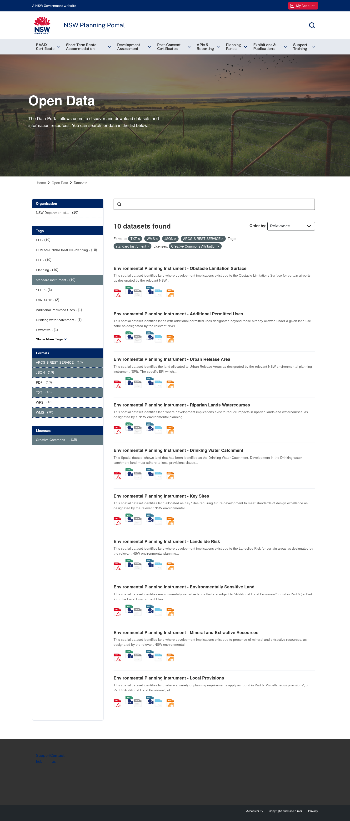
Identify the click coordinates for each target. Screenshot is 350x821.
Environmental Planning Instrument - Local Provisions (169, 678)
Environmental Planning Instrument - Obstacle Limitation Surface (180, 268)
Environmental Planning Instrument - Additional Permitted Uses (178, 314)
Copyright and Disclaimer (285, 811)
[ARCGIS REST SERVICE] (139, 288)
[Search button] (119, 204)
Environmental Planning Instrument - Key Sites (161, 496)
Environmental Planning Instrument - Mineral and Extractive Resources (186, 632)
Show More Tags (49, 339)
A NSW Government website (54, 6)
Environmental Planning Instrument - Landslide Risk (167, 541)
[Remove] (139, 239)
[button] (47, 46)
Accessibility (254, 811)
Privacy (313, 811)
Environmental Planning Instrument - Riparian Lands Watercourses (182, 405)
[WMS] (129, 288)
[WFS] (150, 288)
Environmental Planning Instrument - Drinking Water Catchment (178, 450)
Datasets (80, 182)
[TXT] (160, 288)
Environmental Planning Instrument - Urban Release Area (172, 359)
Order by (257, 225)
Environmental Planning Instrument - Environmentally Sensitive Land (184, 587)
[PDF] (119, 288)
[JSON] (171, 288)
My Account (305, 6)
